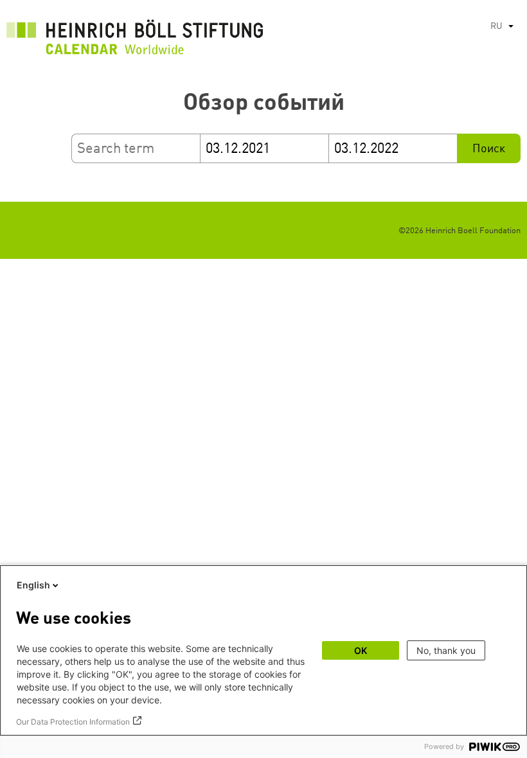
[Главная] (135, 40)
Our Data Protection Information (73, 722)
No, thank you (446, 650)
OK (360, 650)
